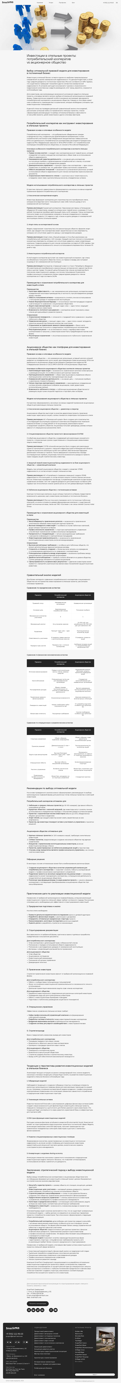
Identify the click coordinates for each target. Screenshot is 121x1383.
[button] (38, 1303)
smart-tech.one (36, 1297)
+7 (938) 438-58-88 (36, 1293)
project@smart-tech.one (39, 1295)
